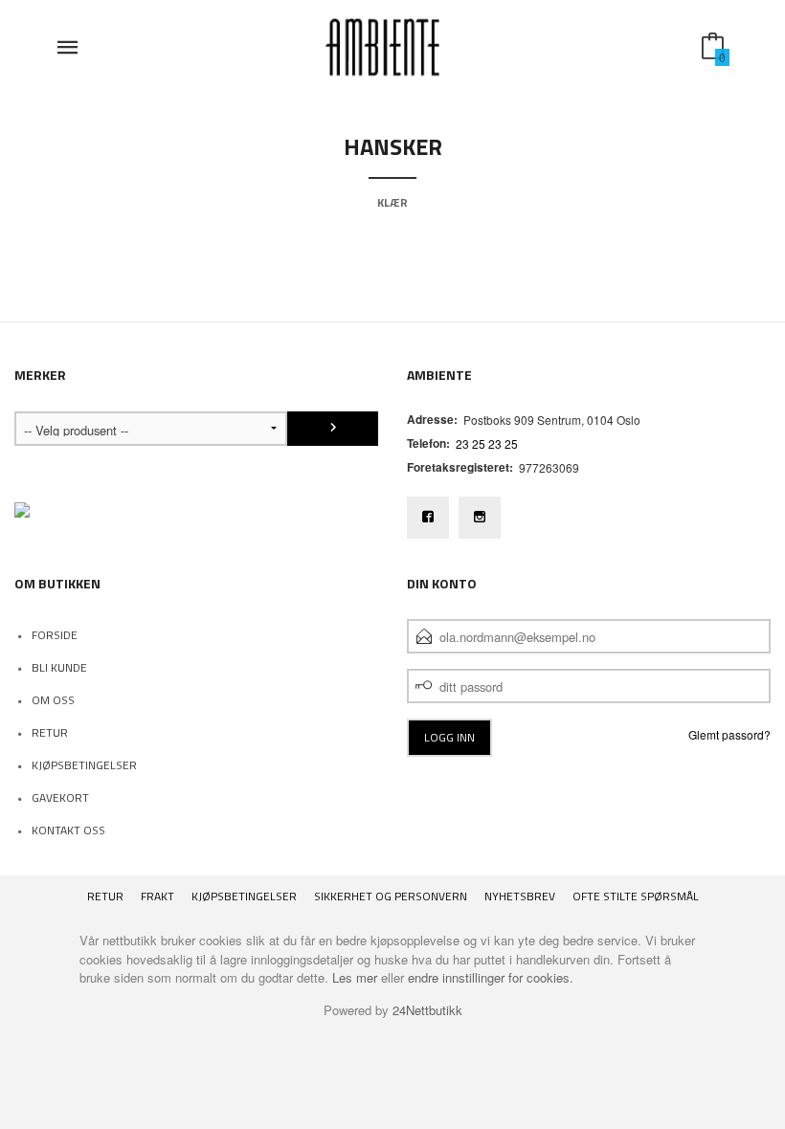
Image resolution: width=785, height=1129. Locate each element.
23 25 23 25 (487, 443)
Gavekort (60, 797)
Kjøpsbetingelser (244, 896)
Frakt (157, 896)
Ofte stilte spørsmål (635, 896)
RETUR (50, 732)
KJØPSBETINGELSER (84, 765)
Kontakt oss (68, 830)
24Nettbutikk (427, 1010)
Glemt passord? (729, 734)
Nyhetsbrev (519, 896)
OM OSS (53, 700)
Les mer (354, 977)
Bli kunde (59, 667)
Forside (55, 635)
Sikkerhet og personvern (390, 896)
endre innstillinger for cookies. (490, 977)
